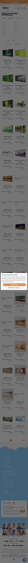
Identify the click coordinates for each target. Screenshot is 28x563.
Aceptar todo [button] (14, 284)
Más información (9, 281)
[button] (14, 288)
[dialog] (14, 281)
